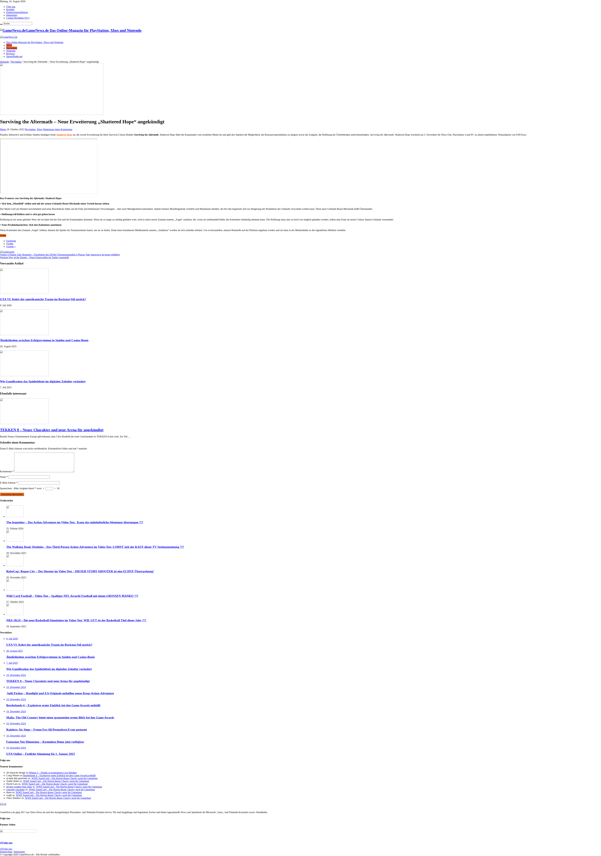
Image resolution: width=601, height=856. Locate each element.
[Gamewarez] (7, 251)
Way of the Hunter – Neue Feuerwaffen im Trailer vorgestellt (34, 257)
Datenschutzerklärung (17, 12)
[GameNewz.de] (8, 37)
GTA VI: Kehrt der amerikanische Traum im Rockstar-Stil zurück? (43, 299)
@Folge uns (6, 842)
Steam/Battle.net (14, 56)
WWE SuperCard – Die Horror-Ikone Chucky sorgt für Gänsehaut (64, 778)
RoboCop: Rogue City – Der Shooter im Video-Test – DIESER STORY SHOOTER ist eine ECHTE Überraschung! (80, 571)
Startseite (4, 61)
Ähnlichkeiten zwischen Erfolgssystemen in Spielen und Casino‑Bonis (44, 340)
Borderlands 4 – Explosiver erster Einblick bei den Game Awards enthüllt (59, 775)
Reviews (10, 53)
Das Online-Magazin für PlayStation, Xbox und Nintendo (34, 42)
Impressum (11, 15)
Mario (3, 129)
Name (4, 477)
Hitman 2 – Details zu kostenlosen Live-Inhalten (53, 772)
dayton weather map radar (19, 786)
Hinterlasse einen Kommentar (57, 129)
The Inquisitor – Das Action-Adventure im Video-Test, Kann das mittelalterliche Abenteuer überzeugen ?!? (74, 522)
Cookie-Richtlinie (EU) (17, 18)
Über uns (10, 6)
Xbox (9, 45)
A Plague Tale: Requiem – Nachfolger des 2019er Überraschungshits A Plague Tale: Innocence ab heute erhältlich (60, 254)
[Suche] (1, 24)
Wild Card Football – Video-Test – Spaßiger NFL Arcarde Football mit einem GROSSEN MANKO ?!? (72, 596)
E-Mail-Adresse (9, 482)
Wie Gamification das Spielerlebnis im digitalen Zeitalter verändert (42, 381)
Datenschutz (6, 851)
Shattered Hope (64, 134)
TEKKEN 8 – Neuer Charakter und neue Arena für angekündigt (51, 430)
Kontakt (10, 9)
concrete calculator (15, 789)
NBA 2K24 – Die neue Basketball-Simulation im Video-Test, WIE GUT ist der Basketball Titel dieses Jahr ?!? (76, 620)
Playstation (11, 48)
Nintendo (10, 50)
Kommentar (7, 471)
